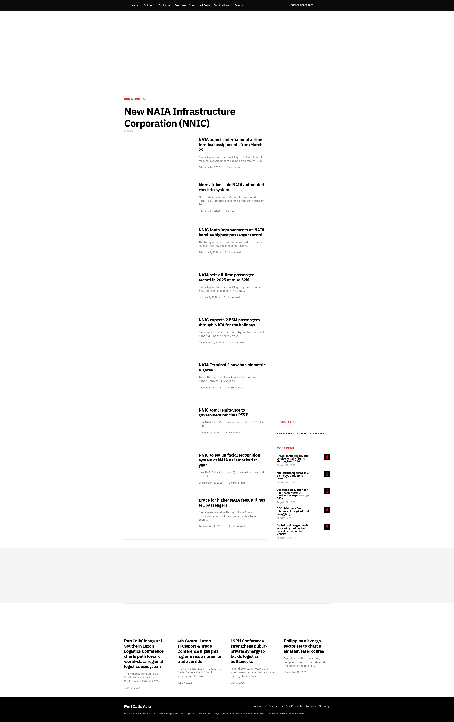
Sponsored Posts (200, 5)
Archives (310, 706)
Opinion (148, 5)
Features (180, 5)
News (135, 5)
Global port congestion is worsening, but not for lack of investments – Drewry (292, 530)
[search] (325, 5)
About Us (260, 706)
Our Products (294, 706)
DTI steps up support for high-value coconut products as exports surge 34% (293, 494)
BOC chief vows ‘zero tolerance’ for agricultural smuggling (293, 511)
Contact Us (276, 706)
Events (238, 5)
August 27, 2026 (286, 465)
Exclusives (165, 5)
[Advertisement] (227, 65)
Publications (221, 5)
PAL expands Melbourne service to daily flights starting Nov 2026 (292, 458)
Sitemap (324, 706)
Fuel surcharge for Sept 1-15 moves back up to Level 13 (293, 475)
